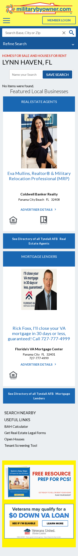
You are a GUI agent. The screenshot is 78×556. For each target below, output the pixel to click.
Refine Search (15, 43)
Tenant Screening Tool (20, 445)
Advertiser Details (37, 209)
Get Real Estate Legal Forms (25, 433)
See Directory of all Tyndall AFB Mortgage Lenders (39, 396)
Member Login (59, 20)
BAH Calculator (16, 426)
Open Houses (14, 439)
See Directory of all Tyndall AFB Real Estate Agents (39, 241)
